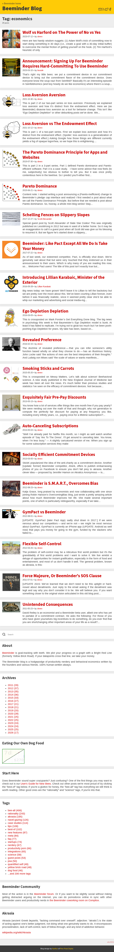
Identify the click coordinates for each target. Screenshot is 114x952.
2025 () (13, 729)
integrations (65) (17, 851)
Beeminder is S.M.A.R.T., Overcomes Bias (60, 483)
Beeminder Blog (22, 8)
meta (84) (13, 835)
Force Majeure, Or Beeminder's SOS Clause (62, 575)
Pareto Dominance (40, 186)
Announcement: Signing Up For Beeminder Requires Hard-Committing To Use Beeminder (65, 63)
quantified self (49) (18, 864)
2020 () (13, 713)
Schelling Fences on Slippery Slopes (56, 214)
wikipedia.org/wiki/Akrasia (16, 932)
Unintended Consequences (48, 604)
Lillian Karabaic (44, 286)
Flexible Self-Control (42, 543)
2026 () (13, 732)
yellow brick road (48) (20, 867)
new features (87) (17, 832)
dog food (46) (15, 870)
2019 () (13, 710)
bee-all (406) (15, 810)
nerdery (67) (14, 845)
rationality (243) (16, 813)
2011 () (13, 685)
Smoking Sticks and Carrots (48, 368)
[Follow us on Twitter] (106, 10)
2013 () (13, 691)
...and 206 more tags (19, 873)
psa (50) (12, 861)
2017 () (13, 704)
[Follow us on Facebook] (110, 10)
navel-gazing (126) (18, 819)
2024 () (13, 726)
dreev (40, 36)
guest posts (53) (17, 857)
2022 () (13, 720)
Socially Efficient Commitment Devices (59, 454)
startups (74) (15, 842)
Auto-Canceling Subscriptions (50, 425)
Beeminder (8, 653)
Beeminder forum (44, 894)
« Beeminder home (11, 3)
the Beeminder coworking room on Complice (74, 900)
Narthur (55, 949)
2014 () (13, 694)
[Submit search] (4, 635)
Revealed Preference (42, 339)
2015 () (13, 697)
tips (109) (13, 826)
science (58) (14, 854)
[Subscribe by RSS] (103, 10)
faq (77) (12, 839)
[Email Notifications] (100, 10)
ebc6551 (110, 942)
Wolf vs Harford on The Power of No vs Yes (62, 32)
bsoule (40, 70)
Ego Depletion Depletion (45, 311)
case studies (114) (18, 823)
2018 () (13, 707)
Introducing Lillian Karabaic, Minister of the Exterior (64, 280)
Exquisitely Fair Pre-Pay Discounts (54, 397)
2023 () (13, 723)
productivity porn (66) (19, 848)
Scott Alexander (44, 219)
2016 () (13, 701)
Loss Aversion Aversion (44, 94)
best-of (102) (15, 829)
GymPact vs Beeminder (44, 511)
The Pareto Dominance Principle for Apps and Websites (65, 154)
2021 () (13, 716)
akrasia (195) (15, 816)
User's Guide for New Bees (36, 783)
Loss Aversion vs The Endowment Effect (60, 123)
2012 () (13, 688)
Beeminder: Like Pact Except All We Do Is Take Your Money (65, 246)
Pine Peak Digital (66, 949)
